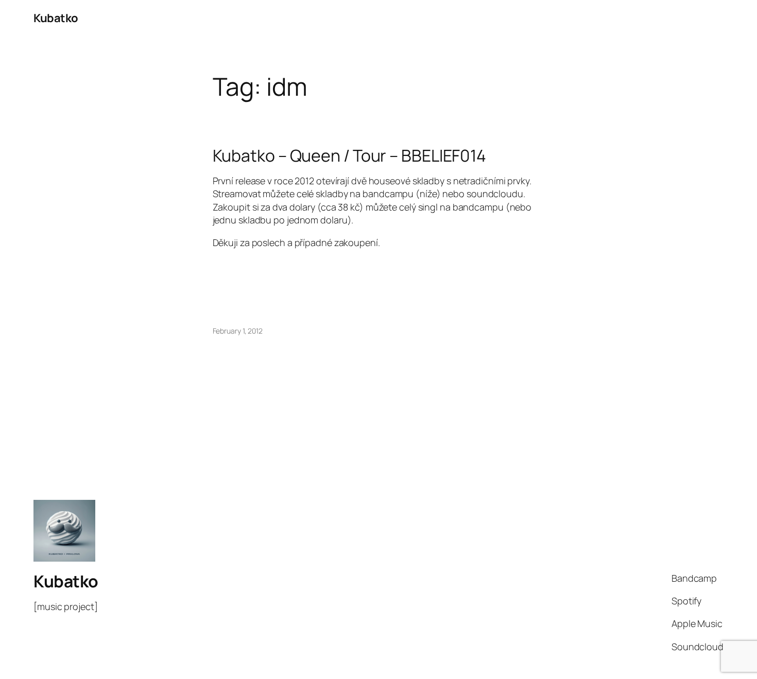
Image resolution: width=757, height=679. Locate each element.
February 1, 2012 (238, 331)
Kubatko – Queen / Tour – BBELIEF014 (350, 155)
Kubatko (55, 18)
